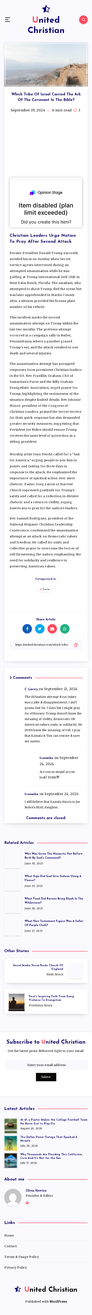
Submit (46, 1077)
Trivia (46, 589)
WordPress (58, 1301)
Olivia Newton (36, 1190)
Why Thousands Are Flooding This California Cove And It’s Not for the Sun (51, 1156)
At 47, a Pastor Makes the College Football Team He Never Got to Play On (53, 1122)
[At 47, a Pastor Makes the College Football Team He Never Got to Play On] (10, 1125)
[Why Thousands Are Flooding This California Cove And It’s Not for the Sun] (10, 1160)
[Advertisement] (46, 145)
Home (9, 1235)
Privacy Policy (15, 1267)
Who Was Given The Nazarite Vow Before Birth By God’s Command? (54, 855)
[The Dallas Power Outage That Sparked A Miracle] (10, 1142)
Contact (10, 1246)
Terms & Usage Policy (21, 1257)
